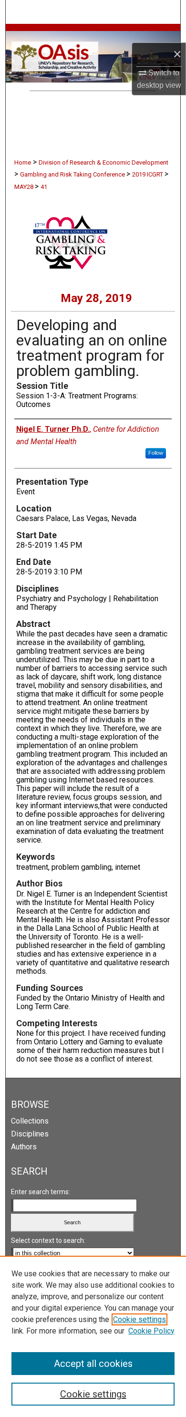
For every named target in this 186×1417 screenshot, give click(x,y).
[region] (93, 1336)
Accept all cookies (93, 1363)
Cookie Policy (151, 1330)
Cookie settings (139, 1319)
